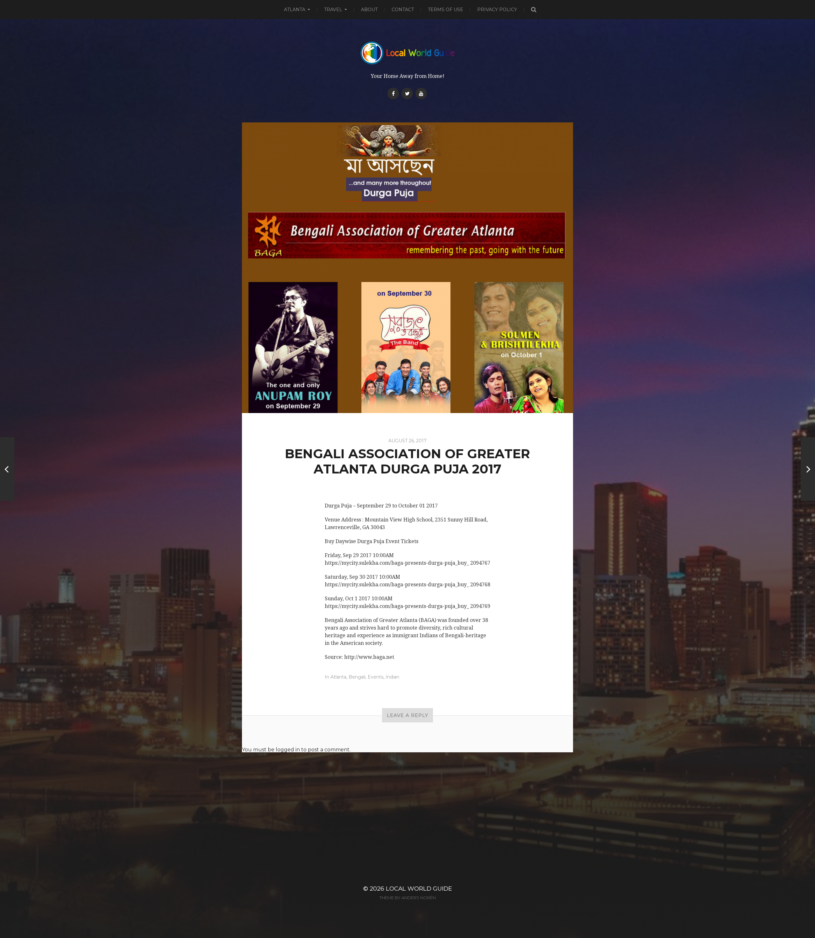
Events (375, 677)
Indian (392, 677)
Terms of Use (445, 9)
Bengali (357, 677)
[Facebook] (393, 93)
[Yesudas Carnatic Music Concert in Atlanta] (808, 469)
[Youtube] (421, 93)
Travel (333, 9)
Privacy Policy (497, 9)
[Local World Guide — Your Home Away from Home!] (407, 53)
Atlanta (294, 9)
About (369, 9)
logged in (288, 750)
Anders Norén (418, 897)
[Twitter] (407, 93)
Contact (403, 9)
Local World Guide (419, 888)
